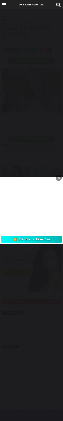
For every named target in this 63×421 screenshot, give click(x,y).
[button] (57, 5)
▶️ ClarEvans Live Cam (31, 239)
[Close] (59, 178)
